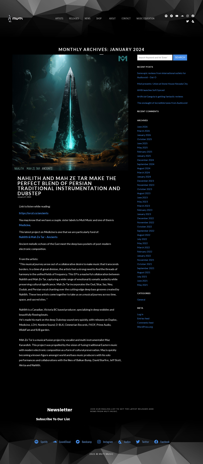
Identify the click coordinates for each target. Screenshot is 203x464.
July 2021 (142, 276)
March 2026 (143, 130)
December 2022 (145, 218)
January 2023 (144, 214)
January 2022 (144, 255)
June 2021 (142, 280)
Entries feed (143, 318)
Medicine (24, 225)
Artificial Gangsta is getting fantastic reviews (160, 96)
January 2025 (144, 155)
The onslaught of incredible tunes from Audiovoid (162, 102)
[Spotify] (166, 16)
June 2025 (142, 143)
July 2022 (142, 239)
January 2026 (144, 135)
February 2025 (144, 151)
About (112, 18)
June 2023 (142, 197)
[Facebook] (193, 16)
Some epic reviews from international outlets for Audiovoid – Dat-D (161, 75)
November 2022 (145, 222)
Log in (140, 314)
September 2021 (145, 268)
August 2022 (143, 234)
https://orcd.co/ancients (33, 213)
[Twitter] (187, 21)
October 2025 (144, 139)
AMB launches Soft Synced (151, 90)
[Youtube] (177, 16)
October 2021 (144, 264)
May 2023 (142, 201)
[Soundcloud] (182, 16)
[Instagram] (187, 16)
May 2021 (142, 284)
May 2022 (142, 243)
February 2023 (144, 209)
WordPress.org (145, 326)
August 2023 (143, 193)
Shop (99, 18)
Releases (74, 18)
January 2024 (144, 176)
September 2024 (145, 164)
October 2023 (144, 189)
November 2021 (145, 259)
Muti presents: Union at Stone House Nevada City (162, 83)
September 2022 (145, 230)
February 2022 (144, 251)
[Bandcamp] (171, 16)
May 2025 (142, 147)
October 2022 (144, 226)
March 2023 (143, 205)
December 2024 (145, 159)
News (87, 18)
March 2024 (143, 172)
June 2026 (142, 126)
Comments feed (145, 322)
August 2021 (143, 272)
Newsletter (59, 410)
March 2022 (143, 247)
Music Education (145, 18)
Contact (126, 18)
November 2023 (145, 184)
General (141, 299)
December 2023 (145, 180)
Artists (59, 18)
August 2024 (143, 168)
